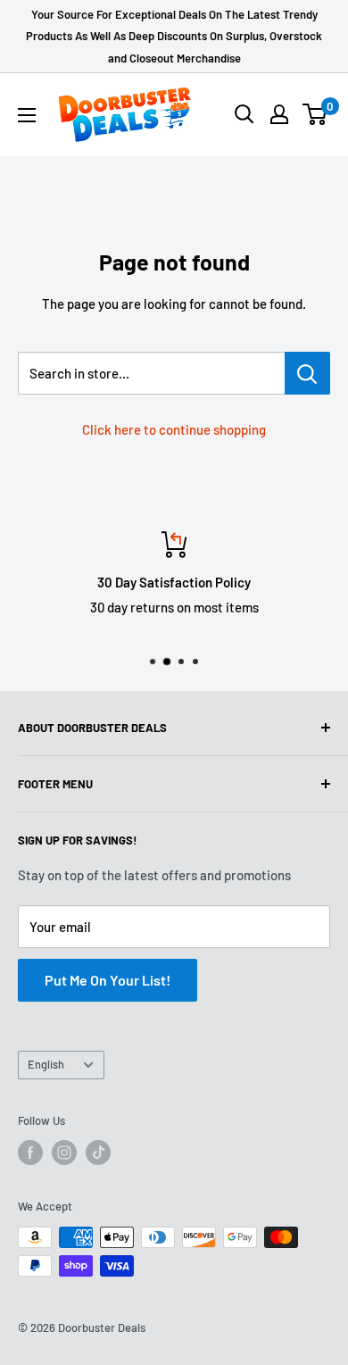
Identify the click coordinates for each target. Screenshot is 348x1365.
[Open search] (244, 114)
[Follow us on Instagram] (64, 1152)
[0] (315, 114)
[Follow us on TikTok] (98, 1152)
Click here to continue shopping (174, 429)
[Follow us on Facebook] (30, 1152)
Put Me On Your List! (107, 979)
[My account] (279, 114)
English (46, 1064)
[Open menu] (27, 115)
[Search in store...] (307, 373)
